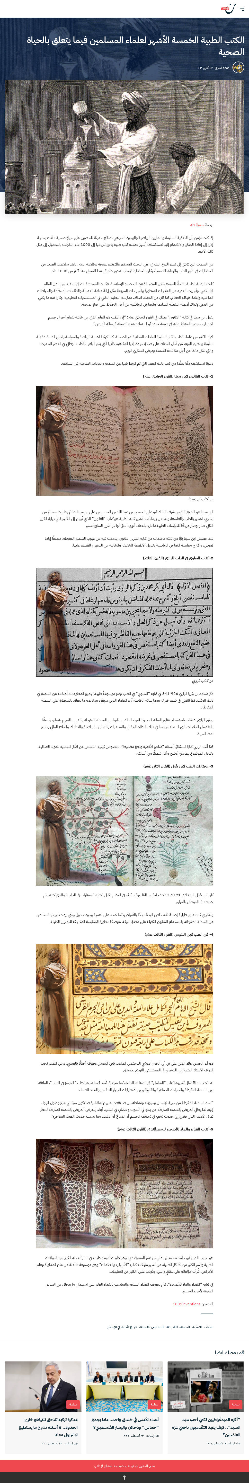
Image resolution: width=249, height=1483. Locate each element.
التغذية (197, 1327)
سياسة (236, 1404)
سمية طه (197, 225)
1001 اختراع (222, 68)
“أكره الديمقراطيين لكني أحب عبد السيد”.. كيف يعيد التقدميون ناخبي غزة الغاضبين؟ (206, 1427)
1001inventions (186, 1304)
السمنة (185, 1327)
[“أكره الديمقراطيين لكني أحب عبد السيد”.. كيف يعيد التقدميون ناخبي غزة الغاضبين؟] (206, 1386)
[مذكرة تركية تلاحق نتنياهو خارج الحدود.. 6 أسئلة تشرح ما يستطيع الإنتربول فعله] (43, 1386)
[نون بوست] (228, 9)
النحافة (144, 1327)
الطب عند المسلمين (164, 1327)
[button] (240, 9)
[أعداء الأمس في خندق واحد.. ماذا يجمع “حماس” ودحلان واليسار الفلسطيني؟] (124, 1386)
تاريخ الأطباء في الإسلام (122, 1327)
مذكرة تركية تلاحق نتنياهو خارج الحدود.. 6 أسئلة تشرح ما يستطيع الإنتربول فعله (48, 1427)
